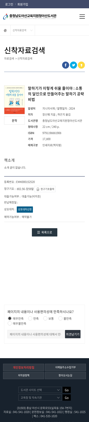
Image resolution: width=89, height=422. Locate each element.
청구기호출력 (47, 189)
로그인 (9, 4)
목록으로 (46, 232)
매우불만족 (19, 323)
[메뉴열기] (82, 16)
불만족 (68, 318)
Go (67, 390)
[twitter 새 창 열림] (73, 65)
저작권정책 (23, 375)
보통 (51, 318)
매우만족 (18, 318)
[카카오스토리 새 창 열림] (81, 65)
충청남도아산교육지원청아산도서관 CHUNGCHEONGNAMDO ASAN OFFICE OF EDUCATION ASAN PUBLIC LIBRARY (35, 16)
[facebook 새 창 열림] (65, 65)
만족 (36, 318)
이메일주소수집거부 (65, 367)
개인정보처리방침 (23, 367)
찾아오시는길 (65, 375)
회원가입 (22, 4)
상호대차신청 (25, 209)
